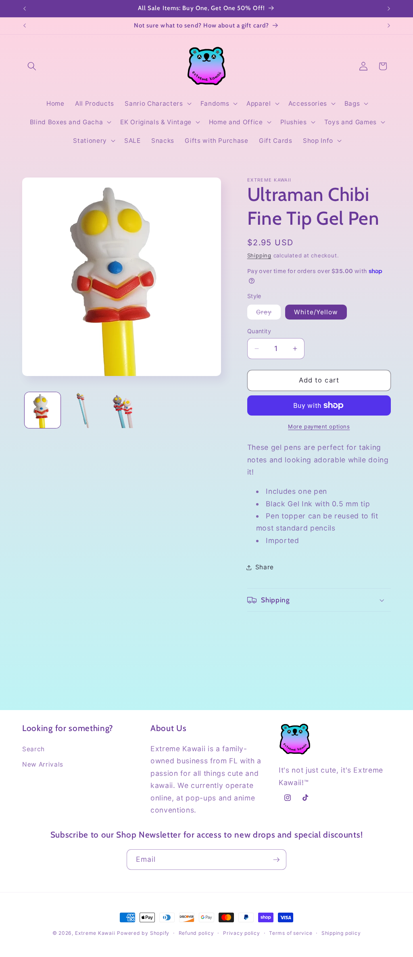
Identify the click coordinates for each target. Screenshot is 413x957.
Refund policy (196, 933)
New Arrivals (42, 764)
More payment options (319, 426)
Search (33, 749)
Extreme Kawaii (95, 933)
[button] (32, 66)
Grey (268, 314)
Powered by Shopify (143, 933)
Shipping (259, 255)
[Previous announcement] (24, 8)
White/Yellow (316, 312)
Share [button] (264, 567)
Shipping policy (341, 933)
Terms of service (290, 933)
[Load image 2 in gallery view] (83, 410)
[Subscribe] (276, 859)
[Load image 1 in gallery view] (43, 410)
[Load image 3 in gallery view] (124, 410)
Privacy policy (241, 933)
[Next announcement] (389, 8)
